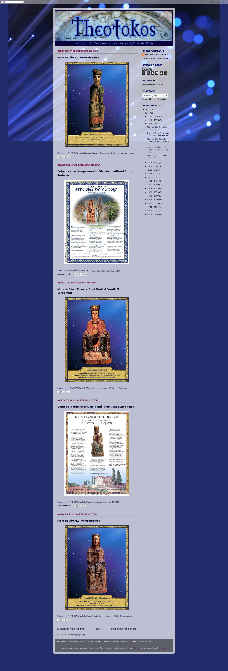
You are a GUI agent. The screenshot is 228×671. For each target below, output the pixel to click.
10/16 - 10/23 (153, 188)
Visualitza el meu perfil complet (155, 58)
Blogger (162, 648)
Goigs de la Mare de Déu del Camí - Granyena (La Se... (158, 149)
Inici (98, 628)
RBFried (136, 648)
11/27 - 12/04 (153, 166)
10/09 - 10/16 (153, 192)
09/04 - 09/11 (153, 211)
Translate (162, 99)
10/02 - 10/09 (153, 196)
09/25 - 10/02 (153, 199)
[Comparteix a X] (63, 156)
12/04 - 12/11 (153, 162)
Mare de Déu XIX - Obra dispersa (78, 520)
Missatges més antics (123, 628)
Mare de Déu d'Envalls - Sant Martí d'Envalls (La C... (158, 141)
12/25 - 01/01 (153, 116)
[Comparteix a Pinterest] (68, 156)
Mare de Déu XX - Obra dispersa (78, 57)
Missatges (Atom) (77, 635)
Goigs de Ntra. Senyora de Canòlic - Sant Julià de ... (158, 134)
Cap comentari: (127, 153)
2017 (147, 109)
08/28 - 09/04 (153, 214)
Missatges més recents (70, 628)
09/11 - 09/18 (153, 207)
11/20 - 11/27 (153, 170)
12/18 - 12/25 (153, 120)
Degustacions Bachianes (152, 84)
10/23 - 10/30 (153, 185)
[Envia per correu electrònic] (58, 156)
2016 (147, 113)
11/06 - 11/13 (153, 177)
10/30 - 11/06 (153, 181)
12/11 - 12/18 (153, 124)
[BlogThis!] (61, 156)
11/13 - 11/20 (153, 174)
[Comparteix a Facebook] (66, 156)
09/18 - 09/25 (153, 203)
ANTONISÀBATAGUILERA (156, 55)
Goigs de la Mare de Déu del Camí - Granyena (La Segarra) (96, 406)
